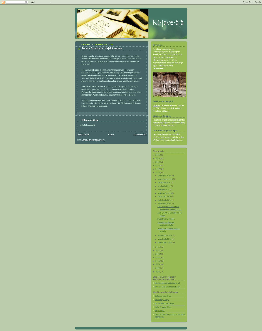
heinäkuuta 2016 (165, 193)
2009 (157, 268)
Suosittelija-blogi (162, 300)
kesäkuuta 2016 (164, 197)
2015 (157, 247)
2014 (157, 251)
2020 (157, 158)
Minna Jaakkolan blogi (164, 303)
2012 (157, 258)
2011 (157, 261)
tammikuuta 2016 (165, 243)
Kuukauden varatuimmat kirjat (167, 283)
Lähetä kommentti (87, 125)
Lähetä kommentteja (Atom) (93, 140)
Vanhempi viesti (139, 134)
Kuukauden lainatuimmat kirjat (167, 287)
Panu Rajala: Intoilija (166, 219)
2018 (157, 165)
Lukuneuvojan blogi (163, 296)
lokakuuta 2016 (164, 183)
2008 (157, 272)
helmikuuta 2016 (165, 239)
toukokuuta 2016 (165, 200)
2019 (157, 162)
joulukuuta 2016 (164, 176)
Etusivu (111, 134)
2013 (157, 254)
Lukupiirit (157, 105)
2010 (157, 264)
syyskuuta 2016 (164, 186)
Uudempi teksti (83, 134)
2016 (157, 173)
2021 (157, 155)
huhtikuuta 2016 (164, 204)
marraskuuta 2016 (165, 179)
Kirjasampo (160, 311)
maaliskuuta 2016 (165, 236)
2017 (157, 169)
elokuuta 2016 (164, 190)
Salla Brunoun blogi (163, 307)
